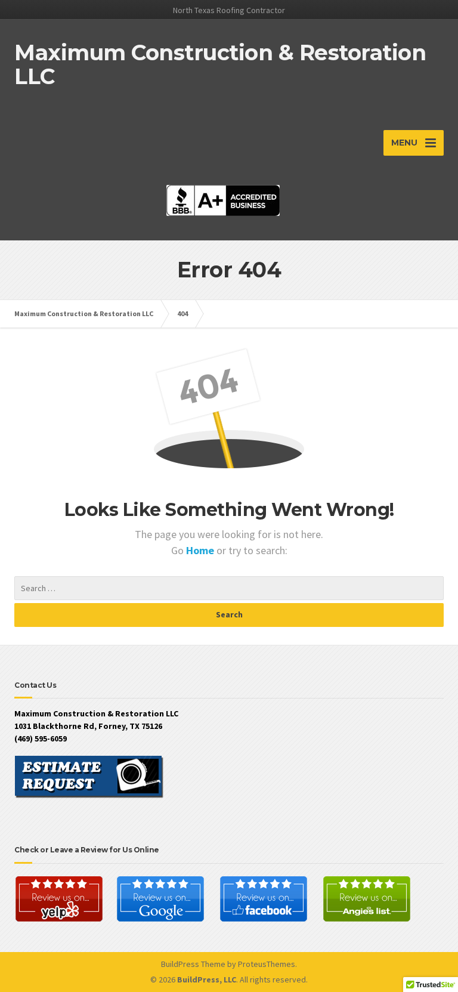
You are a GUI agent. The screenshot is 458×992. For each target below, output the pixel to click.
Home (201, 550)
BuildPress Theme (193, 964)
